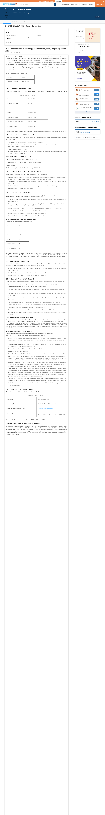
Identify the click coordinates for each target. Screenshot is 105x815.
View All (87, 111)
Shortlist (98, 16)
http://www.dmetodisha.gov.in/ (45, 408)
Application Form (17, 21)
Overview (7, 21)
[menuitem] (65, 4)
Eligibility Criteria (29, 21)
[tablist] (52, 22)
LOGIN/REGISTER (100, 4)
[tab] (7, 21)
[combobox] (36, 4)
